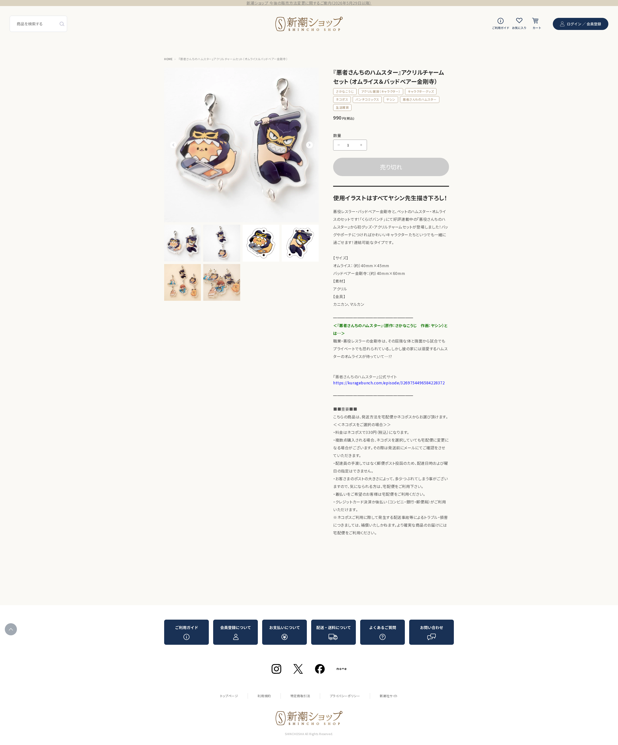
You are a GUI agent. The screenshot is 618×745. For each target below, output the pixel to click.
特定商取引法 (300, 696)
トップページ (229, 696)
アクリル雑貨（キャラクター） (380, 91)
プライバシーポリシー (345, 696)
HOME (168, 59)
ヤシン (390, 99)
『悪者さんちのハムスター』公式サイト (389, 380)
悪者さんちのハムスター (420, 99)
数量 (337, 135)
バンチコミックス (367, 99)
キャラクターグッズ (421, 91)
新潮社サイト (389, 696)
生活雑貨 (342, 107)
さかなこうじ (345, 91)
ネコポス (342, 99)
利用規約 (264, 696)
